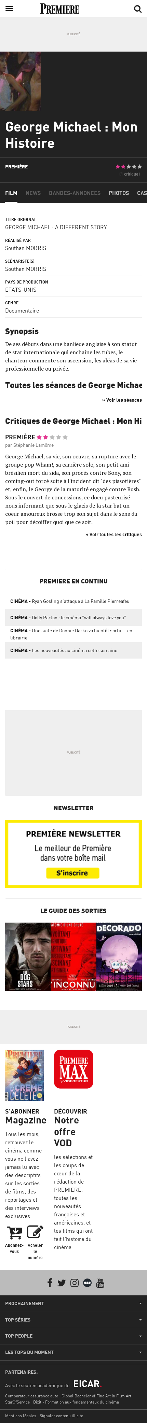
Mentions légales (20, 1415)
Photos (119, 193)
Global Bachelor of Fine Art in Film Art (96, 1395)
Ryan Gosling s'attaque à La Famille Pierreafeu (70, 601)
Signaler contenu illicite (61, 1415)
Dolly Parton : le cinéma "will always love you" (68, 617)
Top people (18, 1336)
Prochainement (24, 1303)
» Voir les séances (122, 400)
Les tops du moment (29, 1352)
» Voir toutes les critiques (113, 534)
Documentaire (22, 310)
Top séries (17, 1320)
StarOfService (17, 1402)
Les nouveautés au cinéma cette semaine (63, 650)
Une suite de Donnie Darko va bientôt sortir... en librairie (71, 633)
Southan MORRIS (25, 248)
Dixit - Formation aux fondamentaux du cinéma (76, 1402)
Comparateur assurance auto (31, 1395)
